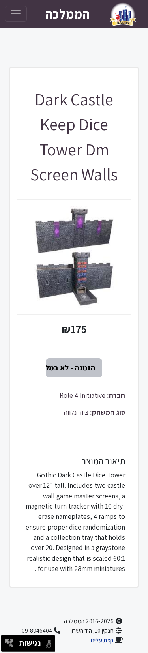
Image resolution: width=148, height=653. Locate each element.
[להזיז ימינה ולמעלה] (11, 641)
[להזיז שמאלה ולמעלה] (7, 641)
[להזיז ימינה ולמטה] (11, 646)
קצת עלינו (102, 640)
